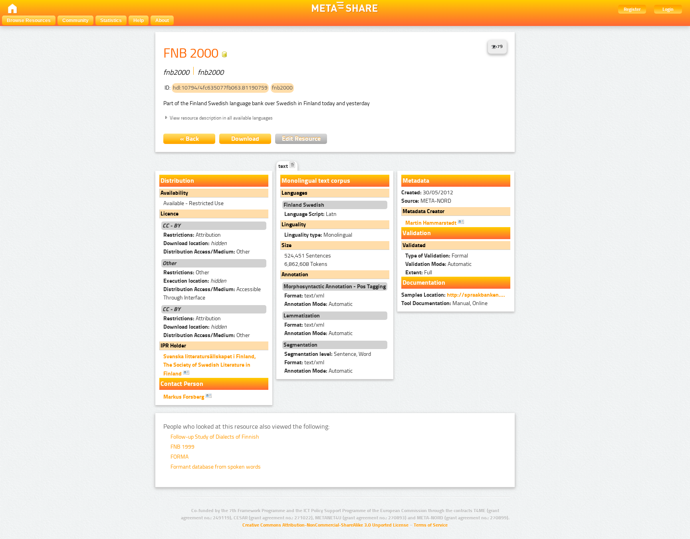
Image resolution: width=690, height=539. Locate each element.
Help (138, 20)
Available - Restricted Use (193, 203)
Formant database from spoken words (216, 466)
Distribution (177, 180)
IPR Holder (173, 345)
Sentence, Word (327, 354)
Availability (174, 193)
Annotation (295, 274)
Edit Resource (301, 138)
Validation (416, 233)
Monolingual (318, 235)
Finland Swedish (304, 205)
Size (286, 245)
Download (245, 138)
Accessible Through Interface (212, 293)
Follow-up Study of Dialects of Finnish (215, 436)
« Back (189, 138)
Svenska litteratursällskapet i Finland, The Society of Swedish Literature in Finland (209, 365)
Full (418, 272)
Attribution (192, 235)
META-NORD (426, 201)
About (162, 20)
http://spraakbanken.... (476, 294)
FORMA (179, 456)
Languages (294, 193)
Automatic (318, 304)
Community (75, 20)
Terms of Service (431, 525)
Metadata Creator (423, 211)
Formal (436, 255)
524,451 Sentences (307, 255)
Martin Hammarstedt (431, 223)
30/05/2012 (427, 192)
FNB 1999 (182, 446)
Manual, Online (444, 303)
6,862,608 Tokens (305, 264)
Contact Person (182, 383)
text (283, 166)
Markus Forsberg (184, 396)
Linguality (294, 224)
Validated (414, 245)
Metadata (415, 180)
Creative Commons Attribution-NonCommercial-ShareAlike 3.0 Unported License (325, 525)
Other (206, 251)
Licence (169, 213)
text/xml (304, 295)
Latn (310, 214)
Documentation (423, 282)
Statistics (111, 20)
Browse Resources (29, 20)
